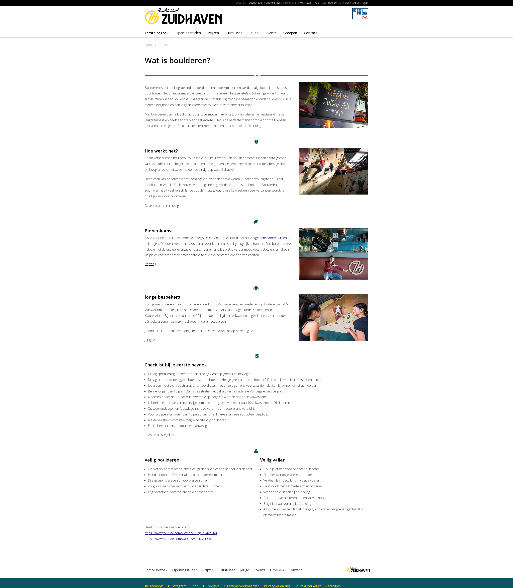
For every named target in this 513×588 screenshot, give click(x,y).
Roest (365, 2)
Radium (332, 2)
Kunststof (305, 2)
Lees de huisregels (158, 434)
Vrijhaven (345, 2)
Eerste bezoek (157, 32)
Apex (356, 2)
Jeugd (254, 32)
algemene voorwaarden (270, 238)
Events (271, 32)
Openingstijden (188, 32)
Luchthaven (256, 2)
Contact (310, 32)
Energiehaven (274, 2)
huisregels (152, 243)
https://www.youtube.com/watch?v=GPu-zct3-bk (178, 539)
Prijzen (213, 32)
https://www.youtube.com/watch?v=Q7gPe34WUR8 (181, 533)
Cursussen (234, 32)
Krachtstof (319, 2)
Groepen (290, 32)
